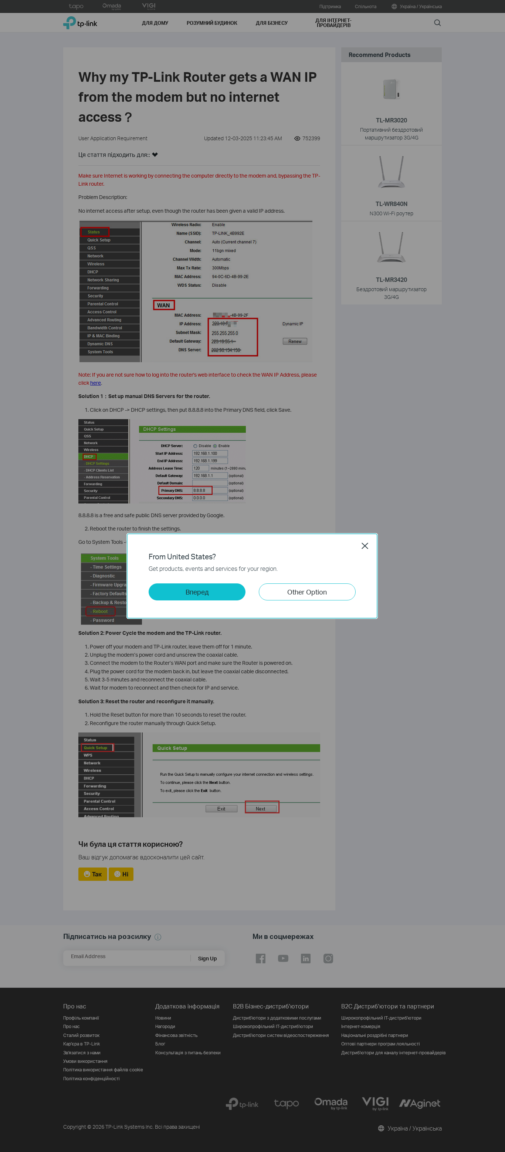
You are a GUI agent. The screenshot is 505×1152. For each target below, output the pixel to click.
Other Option (307, 591)
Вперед (197, 591)
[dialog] (252, 576)
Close (365, 546)
